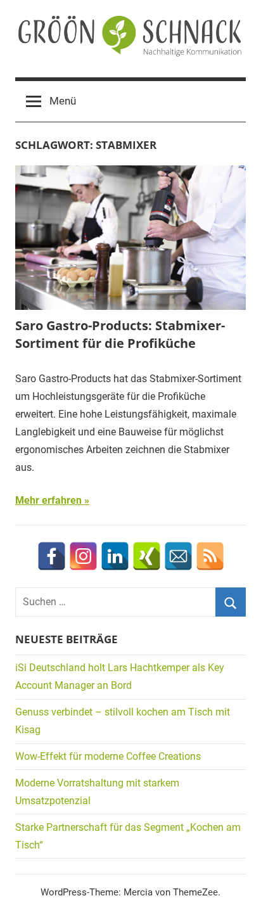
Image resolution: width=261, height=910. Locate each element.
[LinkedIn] (115, 556)
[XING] (146, 556)
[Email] (178, 556)
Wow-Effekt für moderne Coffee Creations (108, 756)
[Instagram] (83, 556)
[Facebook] (51, 556)
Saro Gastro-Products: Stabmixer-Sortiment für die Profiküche (120, 334)
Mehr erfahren (48, 500)
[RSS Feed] (210, 556)
